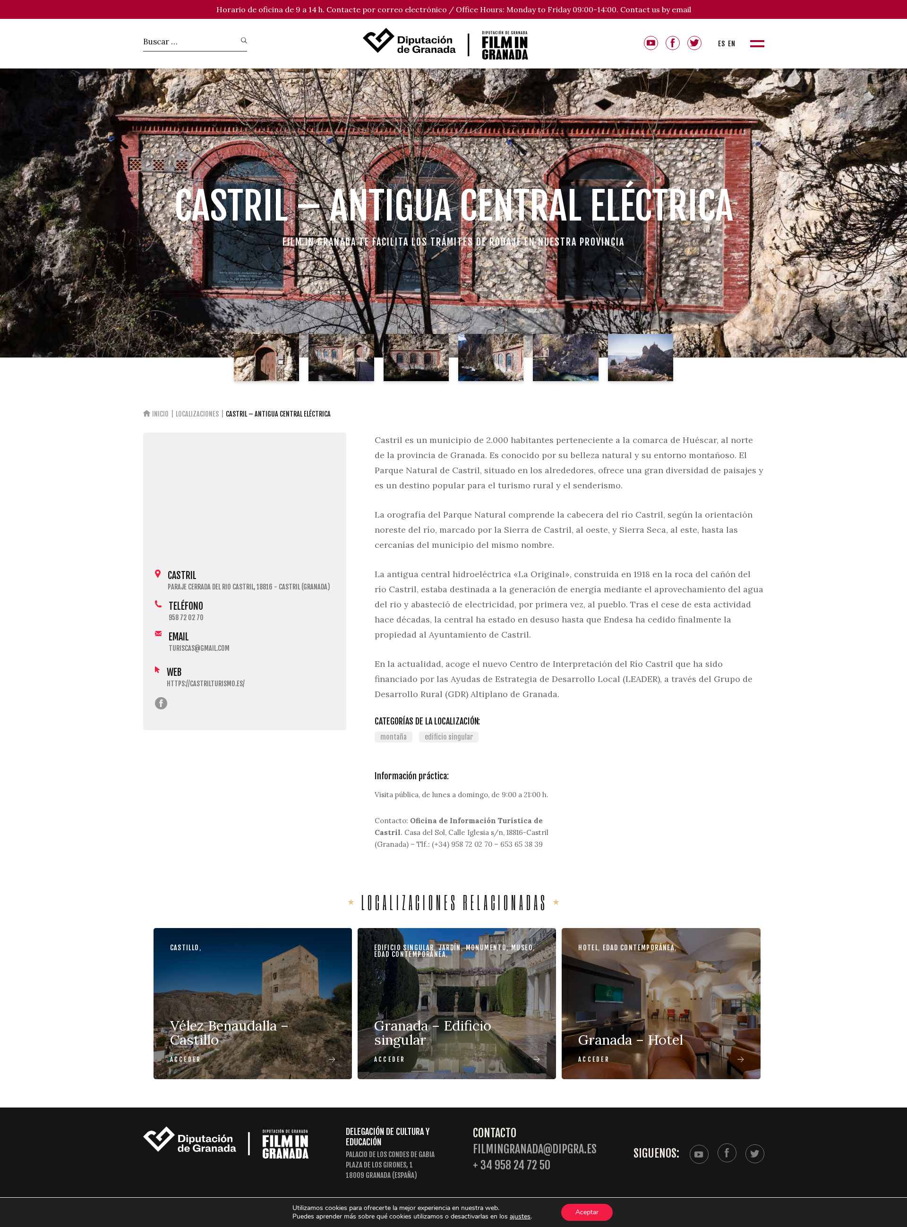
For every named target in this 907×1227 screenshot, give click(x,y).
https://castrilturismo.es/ (206, 684)
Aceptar (587, 1212)
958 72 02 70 (186, 618)
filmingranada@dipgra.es (535, 1149)
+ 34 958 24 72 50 (511, 1165)
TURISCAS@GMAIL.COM (199, 648)
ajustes (520, 1216)
